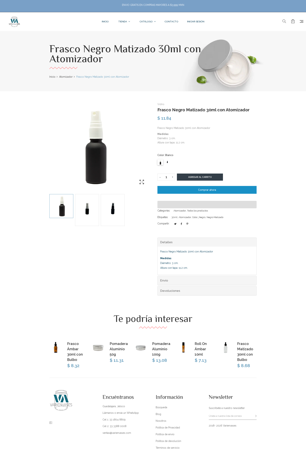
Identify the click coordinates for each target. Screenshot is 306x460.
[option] (61, 206)
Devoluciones (170, 290)
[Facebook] (50, 423)
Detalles (166, 242)
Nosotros (161, 420)
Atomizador (180, 210)
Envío (164, 280)
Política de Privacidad (168, 427)
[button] (207, 204)
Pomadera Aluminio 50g (119, 349)
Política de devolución (168, 441)
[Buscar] (284, 21)
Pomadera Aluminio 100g (161, 349)
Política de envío (165, 434)
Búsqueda (161, 407)
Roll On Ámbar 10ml (201, 349)
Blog (158, 414)
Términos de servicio (168, 447)
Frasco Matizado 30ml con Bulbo (245, 352)
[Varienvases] (14, 21)
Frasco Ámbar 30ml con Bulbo (75, 352)
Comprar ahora (207, 189)
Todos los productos (197, 210)
